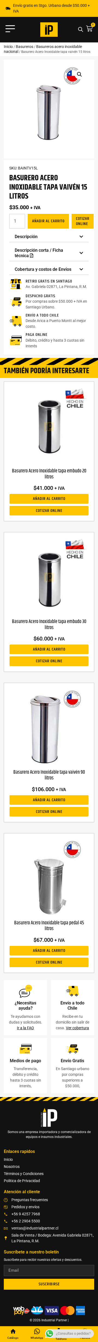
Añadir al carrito (48, 221)
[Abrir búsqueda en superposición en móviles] (80, 29)
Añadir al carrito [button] (49, 498)
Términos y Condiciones (24, 1173)
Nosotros (12, 1166)
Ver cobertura (77, 1028)
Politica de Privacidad (22, 1181)
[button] (79, 74)
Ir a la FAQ (25, 1028)
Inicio (8, 46)
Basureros (24, 46)
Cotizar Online (82, 221)
